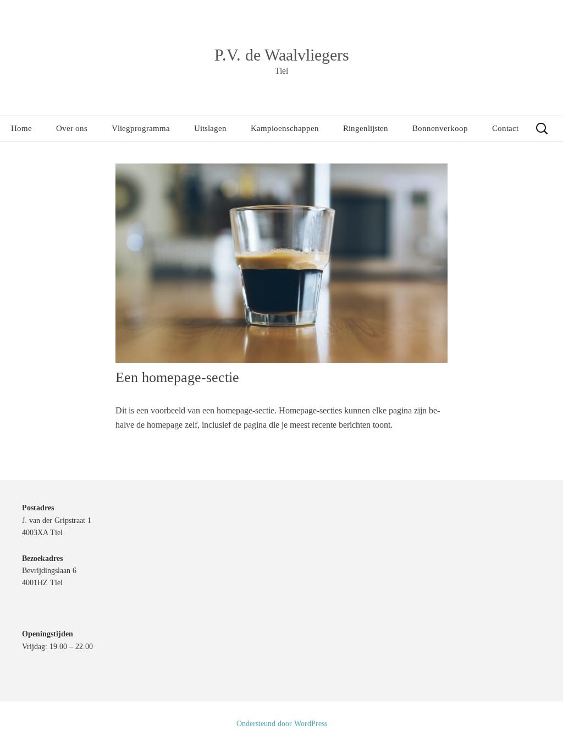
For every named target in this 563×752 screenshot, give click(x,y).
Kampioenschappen (285, 128)
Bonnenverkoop (440, 128)
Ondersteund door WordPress (281, 724)
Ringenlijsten (365, 128)
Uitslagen (210, 128)
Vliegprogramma (141, 128)
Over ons (71, 128)
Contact (505, 128)
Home (21, 128)
